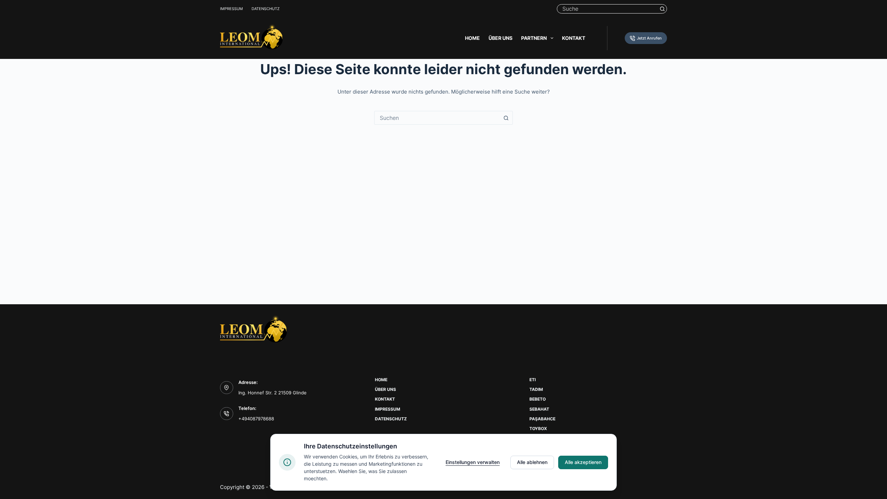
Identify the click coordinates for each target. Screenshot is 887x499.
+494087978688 (256, 418)
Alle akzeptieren (583, 462)
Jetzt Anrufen (649, 38)
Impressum (231, 8)
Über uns (500, 38)
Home (472, 38)
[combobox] (437, 118)
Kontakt (573, 38)
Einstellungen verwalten (473, 462)
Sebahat (539, 409)
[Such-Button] (662, 9)
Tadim (536, 389)
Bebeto (537, 399)
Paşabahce (542, 418)
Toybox (538, 428)
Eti (532, 379)
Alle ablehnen (532, 462)
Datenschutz (266, 8)
